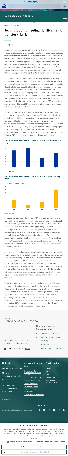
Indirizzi (5, 382)
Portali (48, 368)
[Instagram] (49, 410)
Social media (7, 391)
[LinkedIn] (44, 410)
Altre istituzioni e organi (11, 376)
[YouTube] (54, 410)
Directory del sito (8, 399)
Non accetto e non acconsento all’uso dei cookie (35, 452)
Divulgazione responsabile (34, 395)
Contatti (5, 379)
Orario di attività (8, 385)
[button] (64, 2)
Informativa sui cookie (32, 381)
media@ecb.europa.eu (52, 348)
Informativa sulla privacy (33, 377)
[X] (39, 410)
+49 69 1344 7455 (50, 344)
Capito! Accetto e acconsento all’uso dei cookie (35, 447)
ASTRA (48, 371)
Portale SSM (50, 377)
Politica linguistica (31, 384)
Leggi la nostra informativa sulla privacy (19, 442)
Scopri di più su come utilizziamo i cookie (51, 442)
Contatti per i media (15, 349)
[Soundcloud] (59, 410)
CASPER (48, 374)
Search (58, 5)
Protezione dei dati (31, 387)
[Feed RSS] (64, 410)
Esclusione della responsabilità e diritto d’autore (32, 372)
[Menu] (64, 6)
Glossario (5, 373)
